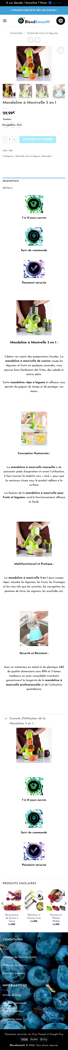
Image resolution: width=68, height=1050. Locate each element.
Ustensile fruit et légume (42, 33)
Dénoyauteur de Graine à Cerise (12, 918)
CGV (6, 949)
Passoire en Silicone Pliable (56, 918)
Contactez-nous (12, 1019)
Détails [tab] (7, 188)
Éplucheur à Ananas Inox (34, 916)
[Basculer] (6, 719)
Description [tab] (11, 181)
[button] (5, 20)
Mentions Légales (14, 973)
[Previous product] (37, 40)
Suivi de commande (15, 1003)
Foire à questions (13, 1011)
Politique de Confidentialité (20, 957)
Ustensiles (16, 33)
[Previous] (8, 63)
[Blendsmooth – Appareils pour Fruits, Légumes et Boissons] (34, 21)
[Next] (60, 63)
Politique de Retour (15, 965)
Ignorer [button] (57, 3)
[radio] (6, 125)
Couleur (7, 119)
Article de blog (12, 995)
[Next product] (30, 40)
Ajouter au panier (38, 139)
